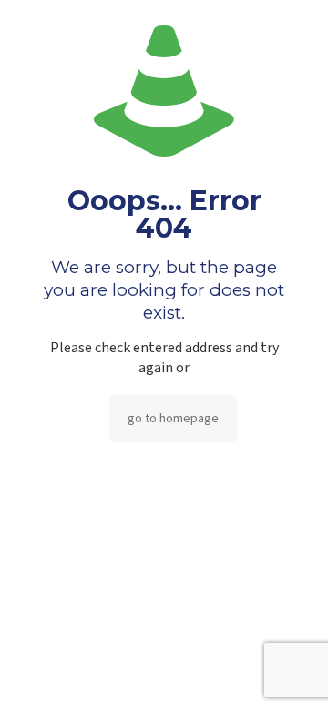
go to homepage (173, 419)
